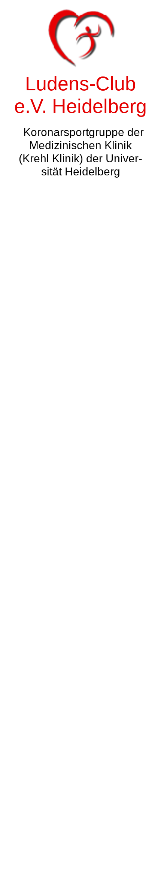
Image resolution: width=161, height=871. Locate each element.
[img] (80, 435)
